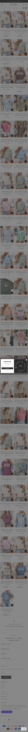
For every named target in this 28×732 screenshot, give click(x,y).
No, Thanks (7, 370)
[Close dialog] (26, 360)
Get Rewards (7, 368)
